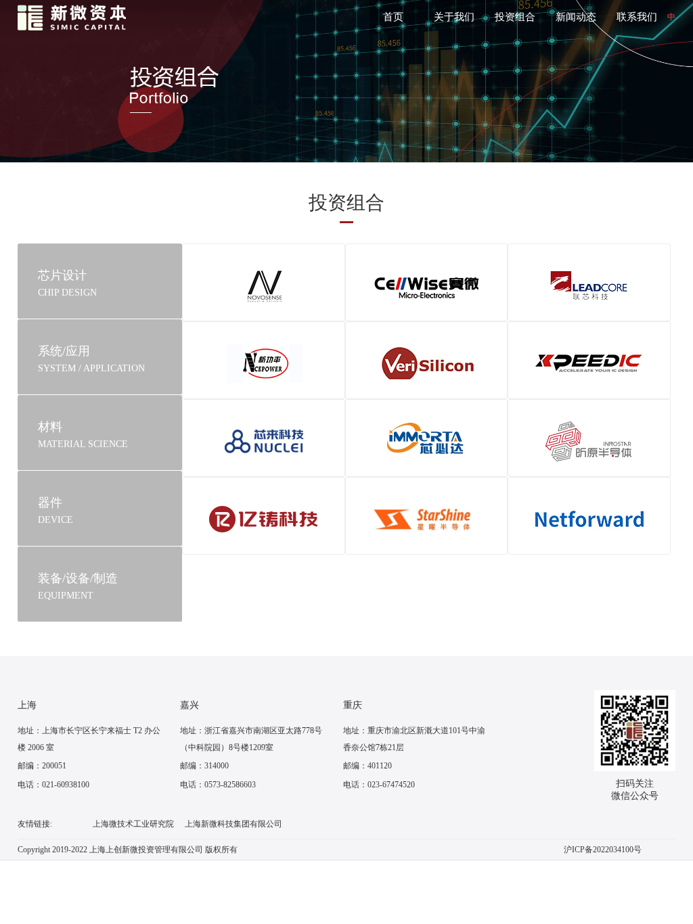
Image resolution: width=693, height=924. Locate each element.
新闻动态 (576, 16)
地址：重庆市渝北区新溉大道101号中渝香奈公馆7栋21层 (414, 739)
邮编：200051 (42, 765)
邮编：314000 (204, 765)
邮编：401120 (367, 765)
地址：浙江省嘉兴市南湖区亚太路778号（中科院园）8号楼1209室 (251, 739)
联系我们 (637, 16)
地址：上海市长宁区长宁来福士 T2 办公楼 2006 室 (89, 739)
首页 (393, 16)
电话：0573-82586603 (218, 784)
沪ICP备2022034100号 (603, 849)
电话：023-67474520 (379, 784)
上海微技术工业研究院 (133, 824)
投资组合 (515, 16)
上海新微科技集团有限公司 (233, 824)
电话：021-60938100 (53, 784)
